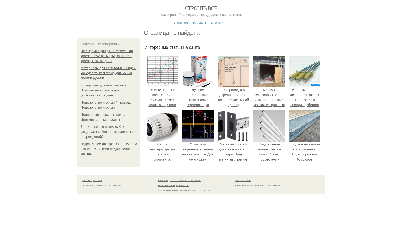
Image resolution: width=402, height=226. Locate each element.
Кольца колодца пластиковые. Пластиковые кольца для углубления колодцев (104, 90)
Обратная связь (243, 180)
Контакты (163, 180)
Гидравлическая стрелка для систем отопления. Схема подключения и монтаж (109, 149)
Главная (180, 22)
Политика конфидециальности (173, 185)
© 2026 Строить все (92, 180)
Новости (199, 22)
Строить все (201, 8)
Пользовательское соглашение (185, 180)
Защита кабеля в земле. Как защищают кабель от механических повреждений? (108, 132)
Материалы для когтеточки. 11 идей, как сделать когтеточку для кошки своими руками (109, 73)
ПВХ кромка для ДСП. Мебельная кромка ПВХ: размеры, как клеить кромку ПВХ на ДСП (107, 56)
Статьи (217, 22)
